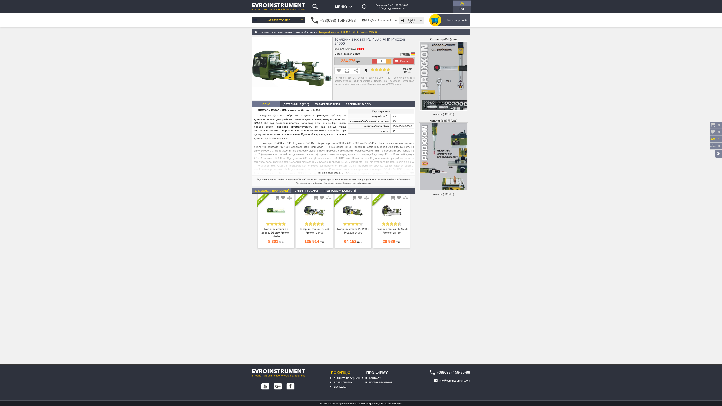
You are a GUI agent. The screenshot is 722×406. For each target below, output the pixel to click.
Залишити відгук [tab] (358, 104)
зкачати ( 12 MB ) (443, 114)
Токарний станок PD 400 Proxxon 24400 (315, 230)
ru (462, 9)
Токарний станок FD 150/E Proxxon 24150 (391, 230)
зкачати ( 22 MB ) (443, 194)
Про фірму (377, 372)
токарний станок (305, 32)
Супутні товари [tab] (306, 190)
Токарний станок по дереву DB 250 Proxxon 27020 (276, 232)
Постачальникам (380, 382)
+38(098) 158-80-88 (338, 20)
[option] (276, 222)
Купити (404, 61)
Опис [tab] (266, 104)
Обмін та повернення (348, 378)
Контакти (375, 378)
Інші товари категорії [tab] (340, 190)
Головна (264, 32)
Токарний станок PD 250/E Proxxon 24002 (353, 230)
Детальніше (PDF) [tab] (296, 104)
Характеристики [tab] (327, 104)
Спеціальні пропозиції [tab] (272, 190)
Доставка (340, 386)
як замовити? (343, 382)
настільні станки (282, 32)
